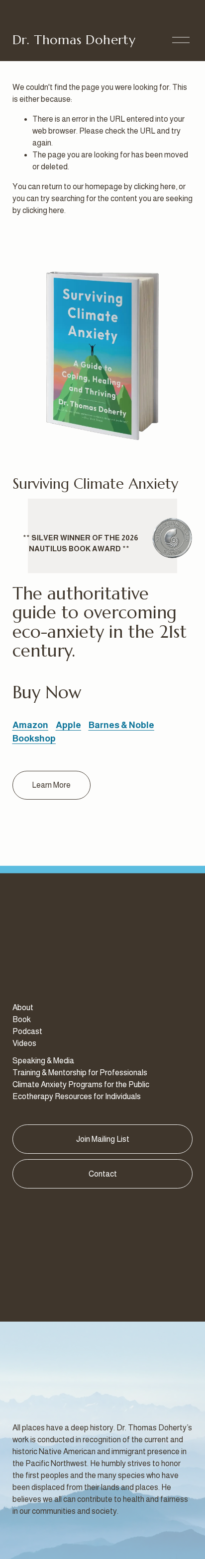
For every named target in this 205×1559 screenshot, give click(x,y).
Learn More (51, 785)
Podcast (27, 1031)
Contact (103, 1174)
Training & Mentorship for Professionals (79, 1072)
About (22, 1007)
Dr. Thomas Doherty (74, 40)
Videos (24, 1043)
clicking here (155, 186)
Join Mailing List (102, 1139)
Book (21, 1019)
